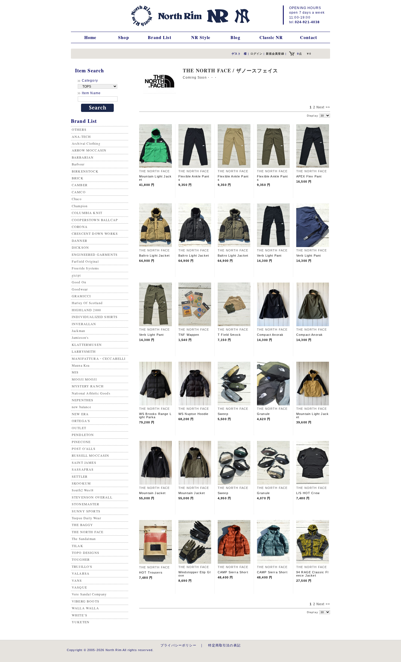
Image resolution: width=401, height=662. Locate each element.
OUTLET (79, 428)
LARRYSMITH (84, 351)
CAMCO (79, 192)
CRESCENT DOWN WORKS (95, 233)
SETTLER (80, 476)
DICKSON (80, 247)
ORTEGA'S (81, 420)
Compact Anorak (270, 334)
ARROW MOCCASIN (89, 150)
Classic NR (271, 37)
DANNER (79, 240)
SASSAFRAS (83, 469)
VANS (77, 580)
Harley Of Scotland (87, 303)
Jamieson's (80, 337)
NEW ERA (80, 414)
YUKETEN (80, 622)
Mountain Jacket (152, 493)
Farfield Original (85, 261)
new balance (81, 407)
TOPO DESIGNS (85, 552)
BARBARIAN (83, 157)
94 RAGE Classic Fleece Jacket (312, 574)
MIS (75, 372)
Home (90, 37)
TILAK (77, 546)
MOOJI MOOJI (84, 379)
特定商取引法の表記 (224, 645)
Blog (235, 37)
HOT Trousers (151, 572)
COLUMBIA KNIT (87, 212)
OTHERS (79, 129)
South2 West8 (83, 490)
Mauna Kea (80, 365)
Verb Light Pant (269, 255)
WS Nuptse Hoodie (193, 413)
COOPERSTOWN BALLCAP (95, 220)
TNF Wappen (188, 334)
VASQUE (79, 587)
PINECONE (81, 442)
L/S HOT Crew (308, 493)
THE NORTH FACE (87, 532)
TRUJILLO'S (82, 566)
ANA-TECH (81, 136)
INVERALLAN (84, 324)
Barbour (78, 164)
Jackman (78, 330)
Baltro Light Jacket (154, 255)
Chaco (77, 199)
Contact (308, 37)
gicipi (76, 275)
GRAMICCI (81, 296)
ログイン (256, 53)
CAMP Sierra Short (233, 572)
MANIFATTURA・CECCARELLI (99, 358)
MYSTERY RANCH (88, 386)
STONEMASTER (85, 504)
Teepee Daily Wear (86, 518)
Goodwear (80, 289)
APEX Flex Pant (309, 176)
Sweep (223, 413)
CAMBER (80, 185)
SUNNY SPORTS (86, 511)
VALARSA (80, 573)
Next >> (323, 107)
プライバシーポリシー (178, 645)
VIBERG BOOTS (85, 601)
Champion (80, 206)
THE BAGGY (82, 525)
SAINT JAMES (84, 462)
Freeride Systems (85, 268)
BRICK (77, 178)
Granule (263, 413)
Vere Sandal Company (89, 594)
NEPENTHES (82, 400)
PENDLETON (83, 434)
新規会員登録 (275, 53)
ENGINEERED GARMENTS (95, 254)
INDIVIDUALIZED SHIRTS (95, 316)
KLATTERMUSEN (87, 344)
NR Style (200, 37)
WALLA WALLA (85, 608)
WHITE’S (79, 615)
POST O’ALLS (83, 448)
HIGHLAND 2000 (86, 310)
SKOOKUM (81, 483)
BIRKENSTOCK (85, 171)
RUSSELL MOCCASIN (90, 455)
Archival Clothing (86, 143)
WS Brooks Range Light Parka (155, 415)
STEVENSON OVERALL (92, 497)
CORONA (80, 226)
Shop (123, 37)
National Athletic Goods (91, 393)
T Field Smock (229, 334)
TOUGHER (81, 559)
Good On (79, 282)
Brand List (159, 37)
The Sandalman (84, 538)
